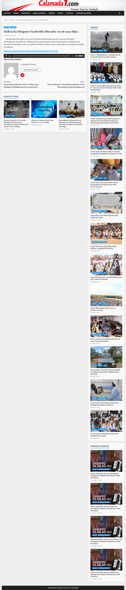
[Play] (6, 56)
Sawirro (52, 13)
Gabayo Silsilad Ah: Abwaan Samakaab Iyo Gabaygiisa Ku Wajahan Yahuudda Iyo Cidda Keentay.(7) (106, 559)
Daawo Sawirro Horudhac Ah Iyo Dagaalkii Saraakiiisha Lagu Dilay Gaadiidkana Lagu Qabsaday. (106, 357)
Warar (15, 13)
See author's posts (31, 70)
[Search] (119, 13)
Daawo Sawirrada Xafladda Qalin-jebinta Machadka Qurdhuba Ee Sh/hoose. (106, 390)
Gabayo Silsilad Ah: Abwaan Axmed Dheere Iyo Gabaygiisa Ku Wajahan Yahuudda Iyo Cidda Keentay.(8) (106, 526)
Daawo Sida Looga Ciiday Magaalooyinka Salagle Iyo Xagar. (106, 202)
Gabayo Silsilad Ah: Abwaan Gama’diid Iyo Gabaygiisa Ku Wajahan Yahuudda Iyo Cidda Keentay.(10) (106, 461)
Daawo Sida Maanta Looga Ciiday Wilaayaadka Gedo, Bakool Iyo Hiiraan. (106, 264)
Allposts (7, 13)
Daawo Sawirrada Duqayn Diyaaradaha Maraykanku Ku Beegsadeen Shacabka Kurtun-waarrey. (106, 170)
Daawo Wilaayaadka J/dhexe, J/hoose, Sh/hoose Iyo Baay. (106, 295)
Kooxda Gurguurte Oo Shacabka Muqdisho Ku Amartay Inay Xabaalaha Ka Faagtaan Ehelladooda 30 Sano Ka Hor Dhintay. (16, 109)
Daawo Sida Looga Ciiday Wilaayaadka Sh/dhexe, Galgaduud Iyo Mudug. (106, 233)
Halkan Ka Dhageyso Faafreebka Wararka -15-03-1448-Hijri (44, 109)
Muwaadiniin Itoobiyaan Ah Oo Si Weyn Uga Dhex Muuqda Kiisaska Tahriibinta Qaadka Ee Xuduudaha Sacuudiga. (71, 109)
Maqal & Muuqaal (39, 13)
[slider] (81, 55)
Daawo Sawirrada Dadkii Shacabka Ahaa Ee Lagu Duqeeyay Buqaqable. (106, 326)
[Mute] (76, 56)
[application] (44, 56)
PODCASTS (69, 13)
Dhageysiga (25, 13)
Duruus (60, 13)
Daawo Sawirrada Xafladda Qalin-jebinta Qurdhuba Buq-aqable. (106, 421)
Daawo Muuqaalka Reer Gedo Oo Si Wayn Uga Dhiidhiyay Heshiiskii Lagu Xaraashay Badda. (21, 84)
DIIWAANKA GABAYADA (83, 13)
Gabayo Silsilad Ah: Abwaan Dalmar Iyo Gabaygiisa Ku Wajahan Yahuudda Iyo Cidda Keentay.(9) (106, 494)
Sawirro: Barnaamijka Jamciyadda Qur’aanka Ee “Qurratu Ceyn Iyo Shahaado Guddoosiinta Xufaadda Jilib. (106, 73)
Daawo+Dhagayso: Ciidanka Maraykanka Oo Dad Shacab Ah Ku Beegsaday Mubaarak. (65, 84)
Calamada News (28, 64)
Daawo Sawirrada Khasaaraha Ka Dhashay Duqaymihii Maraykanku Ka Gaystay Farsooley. (106, 139)
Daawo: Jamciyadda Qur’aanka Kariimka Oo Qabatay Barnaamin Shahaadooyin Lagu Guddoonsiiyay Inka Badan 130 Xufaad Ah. (106, 106)
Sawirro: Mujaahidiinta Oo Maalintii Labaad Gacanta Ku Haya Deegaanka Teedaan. (106, 42)
